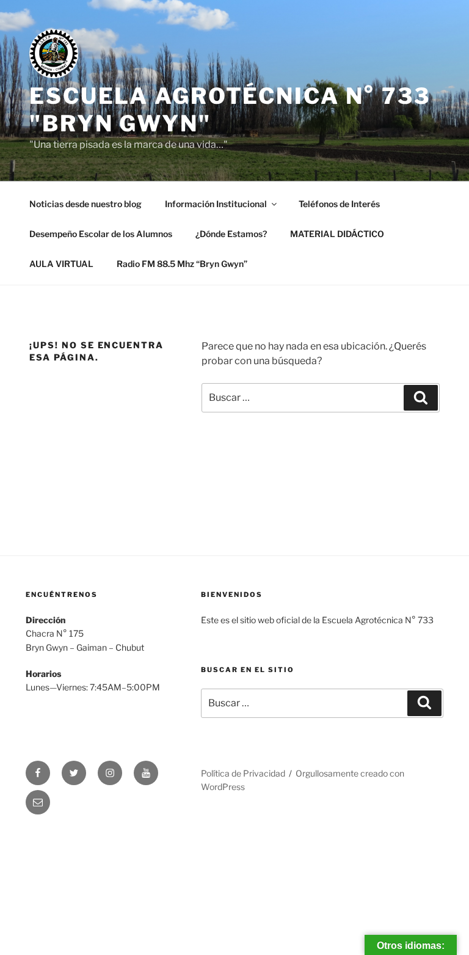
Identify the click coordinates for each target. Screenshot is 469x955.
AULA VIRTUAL (61, 263)
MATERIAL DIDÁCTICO (337, 234)
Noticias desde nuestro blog (85, 204)
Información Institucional (216, 204)
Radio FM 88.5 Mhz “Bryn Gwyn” (182, 263)
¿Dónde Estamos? (231, 234)
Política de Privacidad (243, 773)
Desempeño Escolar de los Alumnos (100, 234)
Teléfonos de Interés (339, 204)
